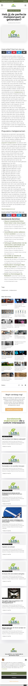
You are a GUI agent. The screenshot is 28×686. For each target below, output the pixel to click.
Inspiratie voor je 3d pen (8, 547)
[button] (26, 660)
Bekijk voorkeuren (14, 681)
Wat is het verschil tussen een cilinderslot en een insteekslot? (6, 347)
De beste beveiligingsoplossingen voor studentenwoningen (20, 336)
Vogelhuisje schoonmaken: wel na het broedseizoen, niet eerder (7, 357)
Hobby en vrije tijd (14, 10)
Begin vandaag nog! (14, 395)
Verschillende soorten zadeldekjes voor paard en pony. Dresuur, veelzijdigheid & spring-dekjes (13, 521)
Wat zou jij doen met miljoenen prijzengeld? (13, 439)
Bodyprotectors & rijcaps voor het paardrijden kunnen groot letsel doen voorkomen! (12, 494)
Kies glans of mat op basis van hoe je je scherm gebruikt (20, 343)
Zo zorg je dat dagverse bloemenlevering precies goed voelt (20, 326)
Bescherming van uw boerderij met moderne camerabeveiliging (6, 379)
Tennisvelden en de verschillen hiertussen (13, 466)
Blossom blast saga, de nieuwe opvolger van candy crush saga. (14, 628)
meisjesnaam (4, 290)
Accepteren (14, 673)
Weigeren (14, 677)
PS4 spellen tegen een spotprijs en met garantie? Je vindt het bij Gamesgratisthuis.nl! (12, 601)
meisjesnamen (18, 92)
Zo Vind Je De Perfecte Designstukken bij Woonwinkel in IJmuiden (6, 316)
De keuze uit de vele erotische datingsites (13, 573)
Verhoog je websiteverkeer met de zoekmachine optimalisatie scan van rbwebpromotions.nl (15, 244)
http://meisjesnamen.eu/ (8, 209)
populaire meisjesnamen (9, 142)
